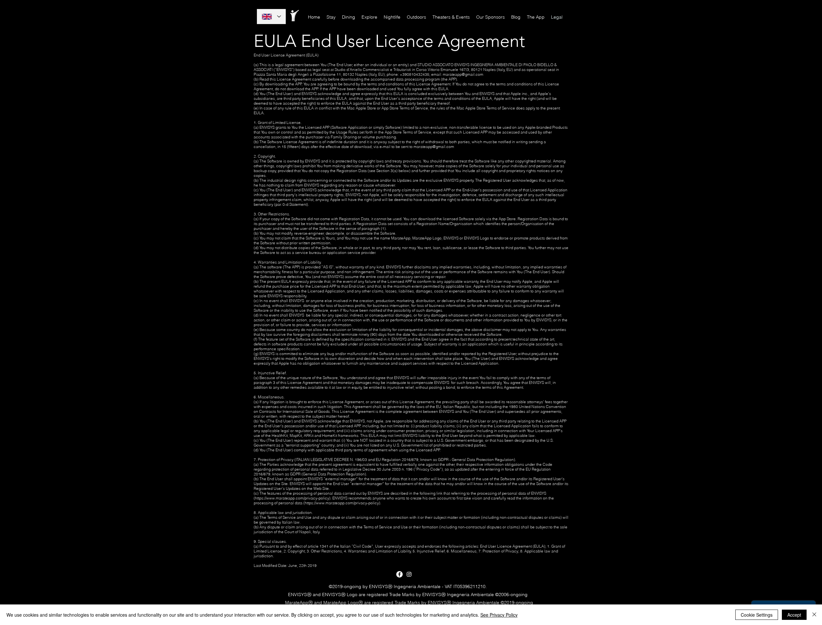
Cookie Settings (757, 615)
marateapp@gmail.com (463, 74)
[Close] (814, 615)
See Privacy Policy (499, 615)
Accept (794, 615)
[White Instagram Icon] (409, 574)
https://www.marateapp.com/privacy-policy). (293, 498)
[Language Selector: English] (271, 16)
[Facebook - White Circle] (399, 574)
